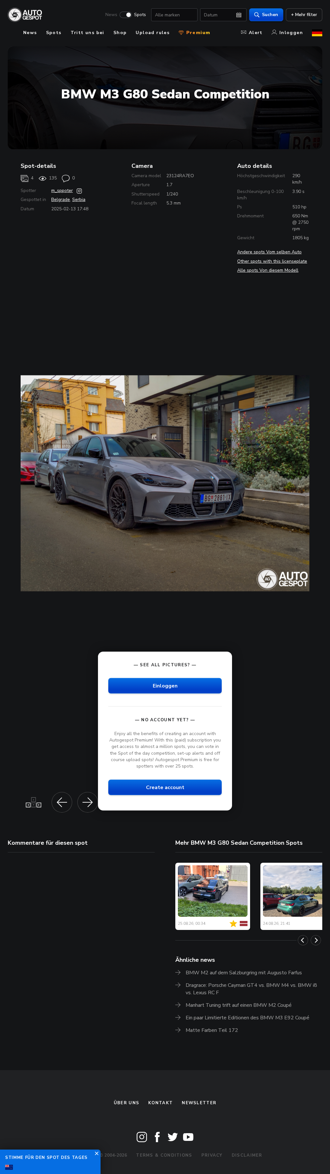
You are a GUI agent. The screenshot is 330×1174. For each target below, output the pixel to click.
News (111, 15)
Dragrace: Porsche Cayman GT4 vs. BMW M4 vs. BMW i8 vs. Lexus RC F (251, 989)
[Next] (315, 940)
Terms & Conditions (164, 1155)
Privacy (212, 1155)
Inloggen (291, 33)
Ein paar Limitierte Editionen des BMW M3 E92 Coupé (247, 1017)
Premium (197, 33)
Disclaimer (247, 1155)
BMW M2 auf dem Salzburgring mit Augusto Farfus (244, 972)
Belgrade (60, 199)
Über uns (126, 1103)
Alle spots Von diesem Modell (267, 270)
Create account (165, 787)
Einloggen (165, 685)
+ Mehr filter (304, 15)
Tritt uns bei (87, 33)
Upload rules (153, 33)
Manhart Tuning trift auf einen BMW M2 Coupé (239, 1005)
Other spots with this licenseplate (272, 261)
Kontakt (160, 1103)
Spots (140, 15)
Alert (256, 33)
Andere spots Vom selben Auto (269, 252)
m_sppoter (62, 190)
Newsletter (199, 1103)
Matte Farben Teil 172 (212, 1030)
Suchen (270, 15)
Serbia (78, 199)
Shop (120, 33)
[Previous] (302, 940)
